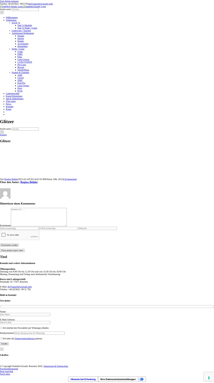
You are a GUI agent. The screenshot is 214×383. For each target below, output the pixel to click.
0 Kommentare (70, 179)
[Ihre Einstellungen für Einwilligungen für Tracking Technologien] (209, 378)
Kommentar (5, 225)
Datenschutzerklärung (25, 338)
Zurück (3, 135)
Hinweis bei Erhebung (83, 379)
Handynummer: (7, 333)
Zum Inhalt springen (9, 1)
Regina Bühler (11, 179)
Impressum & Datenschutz (56, 366)
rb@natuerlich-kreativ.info (41, 4)
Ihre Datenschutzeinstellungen (118, 379)
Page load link (6, 371)
